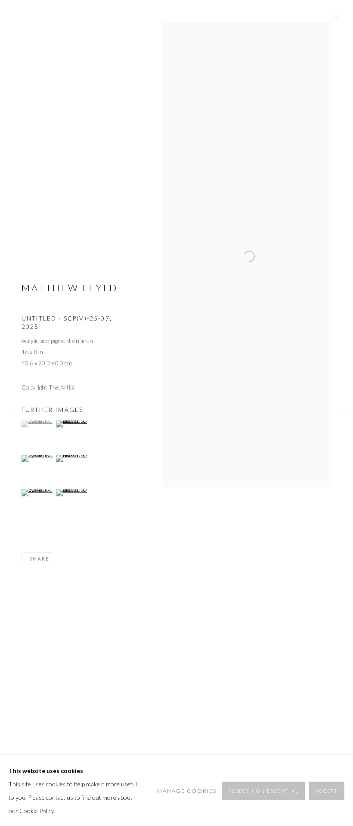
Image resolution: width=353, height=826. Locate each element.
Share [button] (39, 558)
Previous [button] (8, 413)
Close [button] (333, 19)
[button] (38, 424)
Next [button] (344, 413)
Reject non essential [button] (263, 791)
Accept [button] (327, 791)
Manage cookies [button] (187, 791)
